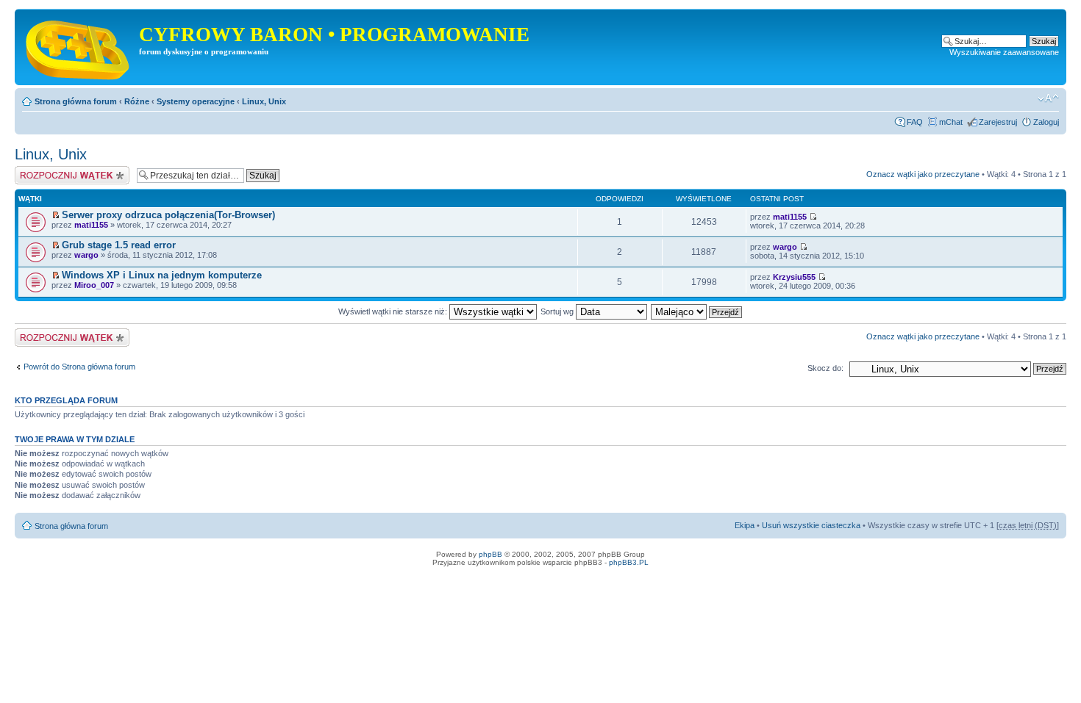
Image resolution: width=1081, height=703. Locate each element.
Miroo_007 (94, 285)
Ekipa (744, 525)
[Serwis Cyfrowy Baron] (78, 47)
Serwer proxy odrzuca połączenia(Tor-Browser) (168, 214)
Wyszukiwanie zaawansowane (1004, 52)
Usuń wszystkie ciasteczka (811, 525)
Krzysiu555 (794, 277)
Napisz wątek (39, 170)
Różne (136, 101)
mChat (951, 122)
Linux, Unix (264, 101)
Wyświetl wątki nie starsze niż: (393, 311)
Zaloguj (1046, 122)
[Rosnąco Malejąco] (697, 311)
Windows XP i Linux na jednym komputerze (162, 275)
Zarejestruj (998, 122)
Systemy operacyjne (196, 101)
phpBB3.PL (629, 562)
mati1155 (91, 224)
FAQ (915, 122)
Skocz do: (825, 368)
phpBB (490, 554)
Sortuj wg (558, 311)
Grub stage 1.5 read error (119, 244)
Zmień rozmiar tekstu (1048, 98)
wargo (86, 254)
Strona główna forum (76, 101)
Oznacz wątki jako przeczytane (923, 174)
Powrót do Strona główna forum (79, 366)
